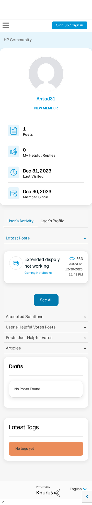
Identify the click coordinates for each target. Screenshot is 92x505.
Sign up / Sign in (69, 25)
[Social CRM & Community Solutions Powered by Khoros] (48, 491)
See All (46, 300)
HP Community (18, 39)
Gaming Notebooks (38, 273)
